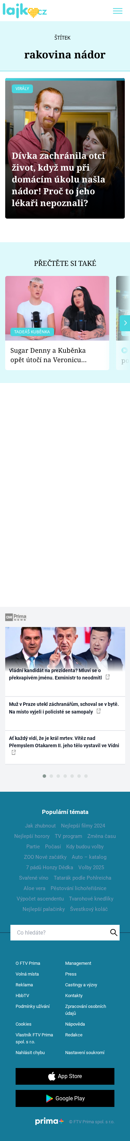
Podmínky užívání (33, 1006)
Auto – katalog (89, 857)
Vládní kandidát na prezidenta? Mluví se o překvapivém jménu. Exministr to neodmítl (56, 674)
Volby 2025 (91, 867)
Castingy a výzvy (81, 984)
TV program (68, 836)
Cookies (24, 1024)
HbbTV (22, 995)
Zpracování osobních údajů (85, 1010)
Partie (33, 846)
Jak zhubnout (40, 826)
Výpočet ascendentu (40, 899)
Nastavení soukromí (84, 1052)
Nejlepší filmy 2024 (83, 826)
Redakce (74, 1034)
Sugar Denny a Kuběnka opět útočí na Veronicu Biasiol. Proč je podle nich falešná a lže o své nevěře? (51, 355)
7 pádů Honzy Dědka (49, 867)
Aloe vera (34, 888)
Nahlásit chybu (30, 1052)
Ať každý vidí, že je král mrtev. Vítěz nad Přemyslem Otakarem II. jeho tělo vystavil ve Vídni (64, 741)
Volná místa (27, 974)
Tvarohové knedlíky (91, 899)
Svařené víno (34, 878)
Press (71, 974)
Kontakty (74, 995)
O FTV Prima (28, 963)
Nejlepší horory (32, 836)
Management (78, 963)
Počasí (53, 846)
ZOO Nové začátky (45, 857)
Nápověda (75, 1024)
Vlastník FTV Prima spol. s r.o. (34, 1038)
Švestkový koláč (89, 909)
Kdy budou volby (85, 846)
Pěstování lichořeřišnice (78, 888)
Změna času (101, 836)
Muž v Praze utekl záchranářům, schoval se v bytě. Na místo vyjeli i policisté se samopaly (64, 707)
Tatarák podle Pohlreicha (82, 878)
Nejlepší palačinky (44, 909)
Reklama (24, 984)
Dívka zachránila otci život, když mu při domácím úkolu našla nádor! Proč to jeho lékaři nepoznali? (58, 179)
